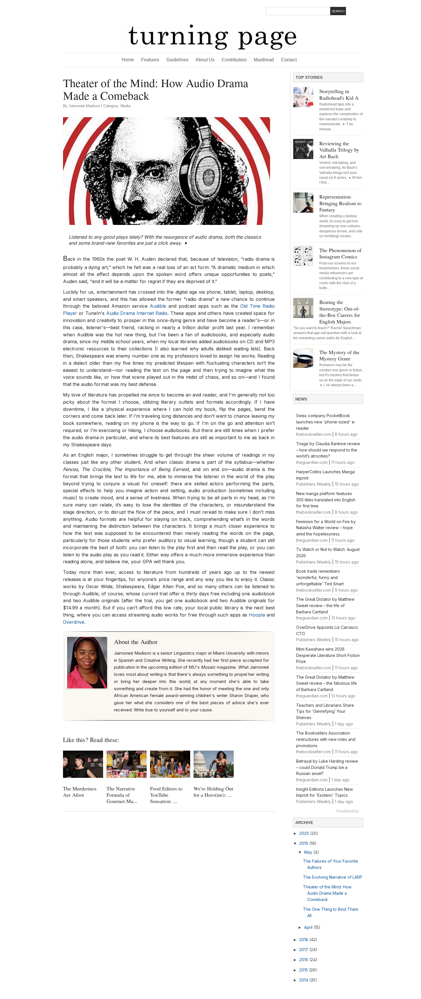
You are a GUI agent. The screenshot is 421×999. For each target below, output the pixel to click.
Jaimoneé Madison (84, 106)
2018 (304, 939)
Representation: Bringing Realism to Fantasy (340, 203)
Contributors (234, 59)
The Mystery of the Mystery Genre (339, 355)
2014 (304, 980)
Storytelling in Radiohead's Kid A (339, 94)
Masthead (264, 59)
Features (150, 59)
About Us (205, 59)
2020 (304, 833)
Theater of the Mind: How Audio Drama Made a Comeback (327, 893)
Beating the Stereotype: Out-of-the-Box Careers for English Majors (339, 312)
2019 (304, 843)
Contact (291, 59)
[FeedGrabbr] (328, 811)
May (308, 852)
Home (128, 59)
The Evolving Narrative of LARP (332, 877)
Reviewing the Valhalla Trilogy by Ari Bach (339, 150)
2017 (304, 949)
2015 (304, 969)
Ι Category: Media (116, 106)
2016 (304, 959)
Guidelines (177, 59)
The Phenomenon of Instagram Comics (340, 253)
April (309, 927)
